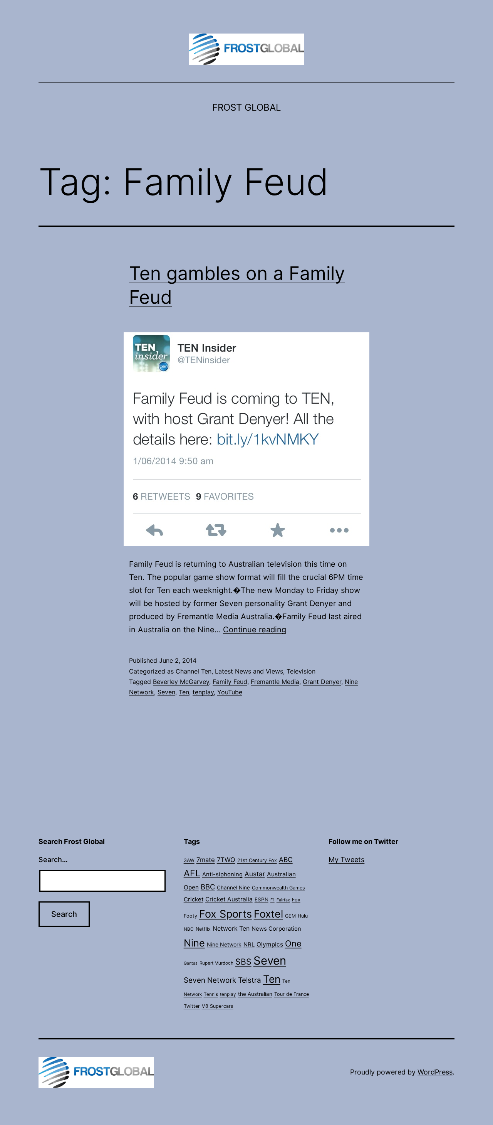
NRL (249, 944)
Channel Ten (193, 671)
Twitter (192, 1006)
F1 (272, 900)
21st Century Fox (257, 860)
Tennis (211, 994)
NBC (189, 929)
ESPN (261, 899)
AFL (192, 873)
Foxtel (268, 914)
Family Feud (230, 681)
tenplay (203, 692)
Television (301, 671)
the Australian (255, 994)
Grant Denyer (322, 681)
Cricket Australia (229, 899)
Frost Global (246, 107)
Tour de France (291, 994)
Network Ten (231, 928)
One (293, 943)
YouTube (229, 692)
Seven (166, 692)
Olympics (270, 944)
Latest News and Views (249, 671)
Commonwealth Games (278, 888)
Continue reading (254, 629)
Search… (53, 860)
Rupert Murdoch (216, 963)
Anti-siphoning (222, 874)
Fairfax (283, 900)
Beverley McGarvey (181, 681)
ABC (286, 860)
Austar (255, 874)
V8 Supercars (217, 1006)
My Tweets (346, 860)
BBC (208, 886)
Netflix (203, 929)
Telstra (249, 980)
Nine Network (224, 944)
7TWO (226, 860)
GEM (290, 916)
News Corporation (276, 928)
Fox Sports (225, 914)
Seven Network (210, 980)
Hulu (303, 916)
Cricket (193, 899)
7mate (205, 860)
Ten (184, 692)
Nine (194, 943)
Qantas (191, 963)
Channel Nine (233, 887)
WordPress (435, 1072)
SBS (243, 962)
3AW (189, 860)
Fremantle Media (275, 681)
